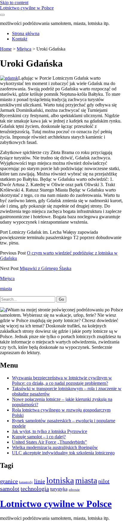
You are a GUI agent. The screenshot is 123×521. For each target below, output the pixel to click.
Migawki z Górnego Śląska (45, 268)
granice (9, 481)
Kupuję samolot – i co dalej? (39, 436)
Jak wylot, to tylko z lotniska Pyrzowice (49, 431)
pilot (104, 481)
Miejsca (24, 48)
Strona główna (25, 33)
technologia (35, 488)
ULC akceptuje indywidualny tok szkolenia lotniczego (63, 452)
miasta (6, 288)
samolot (9, 488)
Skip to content (14, 2)
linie (39, 481)
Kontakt (19, 38)
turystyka (58, 489)
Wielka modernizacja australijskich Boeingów (55, 447)
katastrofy (26, 482)
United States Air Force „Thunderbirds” (49, 442)
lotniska (60, 480)
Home (6, 48)
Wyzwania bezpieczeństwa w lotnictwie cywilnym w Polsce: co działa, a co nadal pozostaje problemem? (62, 380)
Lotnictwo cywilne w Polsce (27, 7)
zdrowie (74, 489)
